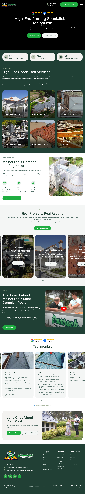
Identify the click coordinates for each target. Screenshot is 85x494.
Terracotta (72, 467)
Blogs (44, 464)
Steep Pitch (73, 462)
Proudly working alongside (8, 486)
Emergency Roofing (62, 454)
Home (44, 454)
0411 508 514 (10, 464)
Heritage (72, 459)
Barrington (72, 454)
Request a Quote (69, 4)
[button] (81, 4)
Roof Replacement (61, 466)
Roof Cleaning (60, 468)
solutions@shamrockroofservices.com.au (17, 467)
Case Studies (46, 459)
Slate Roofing (73, 464)
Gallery (45, 462)
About (44, 457)
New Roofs (59, 463)
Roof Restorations (61, 471)
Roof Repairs (60, 457)
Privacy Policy (47, 472)
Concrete (72, 457)
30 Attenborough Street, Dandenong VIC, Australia (20, 470)
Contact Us (46, 467)
